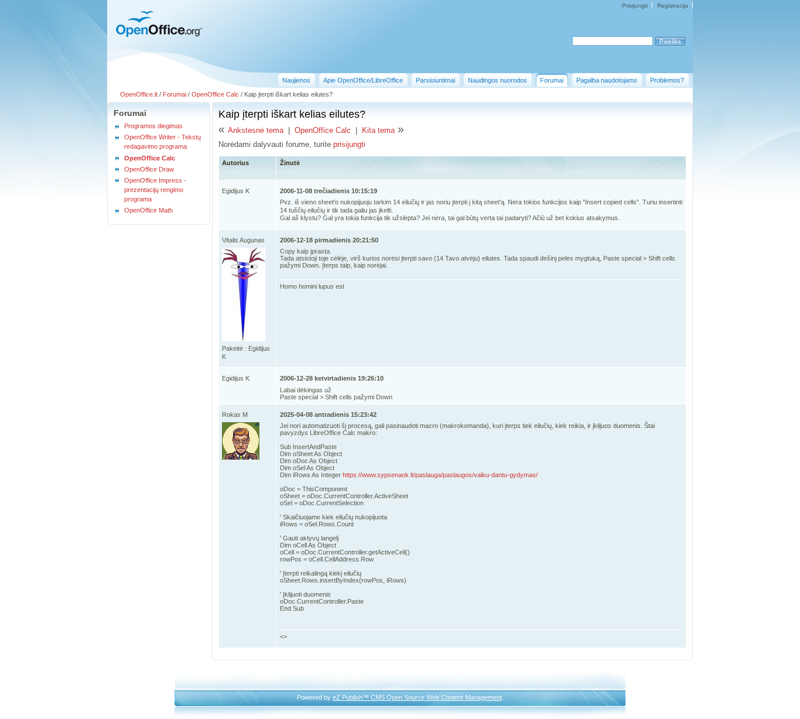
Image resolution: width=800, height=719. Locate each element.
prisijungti (349, 144)
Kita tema (378, 130)
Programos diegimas (153, 125)
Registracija (672, 5)
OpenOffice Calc (215, 94)
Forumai (174, 94)
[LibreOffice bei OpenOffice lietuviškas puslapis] (155, 35)
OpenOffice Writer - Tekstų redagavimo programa (162, 141)
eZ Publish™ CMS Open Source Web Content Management (417, 697)
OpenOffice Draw (149, 169)
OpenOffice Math (148, 210)
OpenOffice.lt (139, 94)
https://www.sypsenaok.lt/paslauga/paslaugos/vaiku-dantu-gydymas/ (440, 474)
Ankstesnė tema (255, 130)
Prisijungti (635, 5)
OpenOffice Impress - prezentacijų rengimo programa (155, 190)
